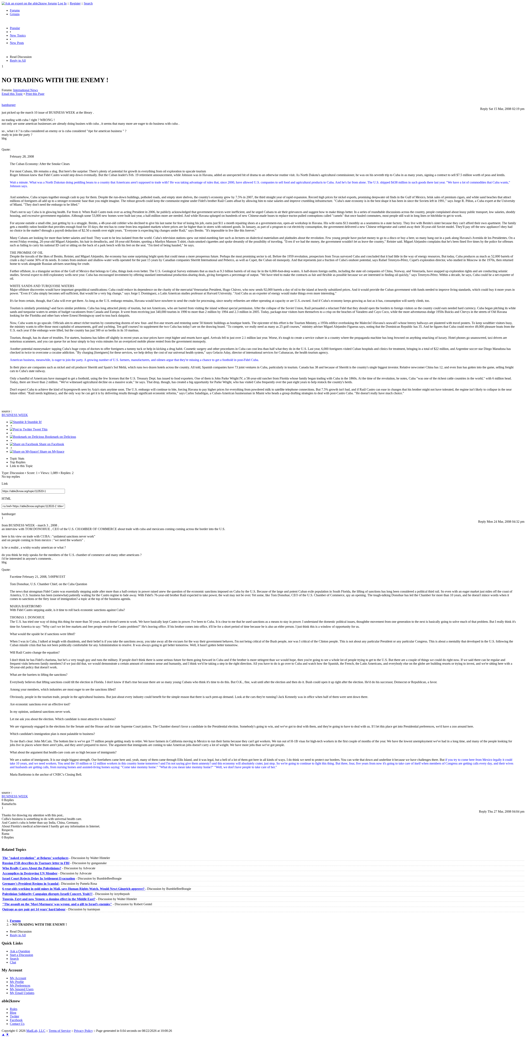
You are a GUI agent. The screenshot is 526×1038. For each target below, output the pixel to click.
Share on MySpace (51, 451)
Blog (13, 1012)
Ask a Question (20, 951)
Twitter (14, 1016)
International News (25, 90)
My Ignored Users (21, 989)
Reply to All (18, 60)
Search (88, 3)
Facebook (16, 1020)
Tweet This (39, 429)
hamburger (9, 105)
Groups (15, 14)
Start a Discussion (21, 955)
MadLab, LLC (35, 1030)
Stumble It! (34, 422)
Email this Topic (12, 94)
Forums (15, 10)
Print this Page (35, 94)
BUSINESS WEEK (15, 415)
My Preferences (20, 985)
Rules (13, 1009)
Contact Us (17, 1023)
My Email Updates (22, 993)
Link (5, 483)
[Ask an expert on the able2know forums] (29, 3)
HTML (6, 498)
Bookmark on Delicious (60, 436)
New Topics (18, 35)
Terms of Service (60, 1030)
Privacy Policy (83, 1030)
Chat (13, 962)
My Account (18, 978)
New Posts (17, 43)
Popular (15, 28)
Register (75, 3)
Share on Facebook (51, 444)
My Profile (17, 982)
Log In (62, 3)
